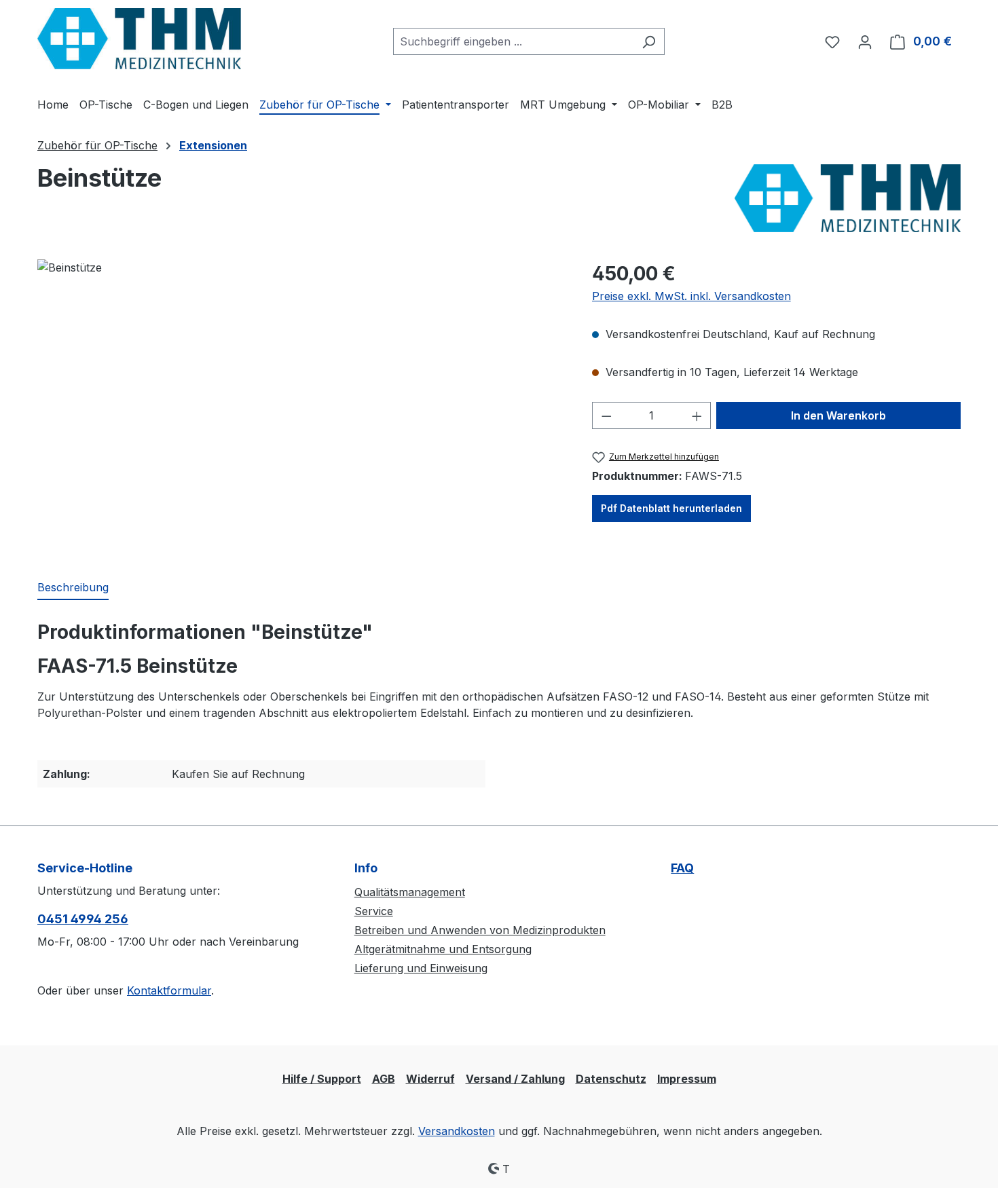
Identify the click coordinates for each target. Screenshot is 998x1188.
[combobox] (513, 41)
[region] (301, 405)
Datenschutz (611, 1078)
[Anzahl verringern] (606, 415)
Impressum (686, 1078)
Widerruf (430, 1078)
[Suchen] (649, 41)
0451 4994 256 (82, 919)
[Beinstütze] (300, 405)
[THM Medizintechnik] (848, 198)
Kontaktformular (169, 990)
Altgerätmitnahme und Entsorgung (443, 949)
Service (373, 911)
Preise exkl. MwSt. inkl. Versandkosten (691, 296)
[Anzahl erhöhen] (697, 415)
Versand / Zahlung (515, 1078)
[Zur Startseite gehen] (139, 38)
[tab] (73, 588)
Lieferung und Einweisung (420, 968)
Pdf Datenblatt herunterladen (671, 508)
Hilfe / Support (321, 1078)
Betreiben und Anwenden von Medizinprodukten (480, 930)
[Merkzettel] (832, 41)
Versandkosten (456, 1131)
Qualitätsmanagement (409, 892)
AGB (383, 1078)
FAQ (682, 868)
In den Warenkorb (838, 415)
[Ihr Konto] (865, 41)
